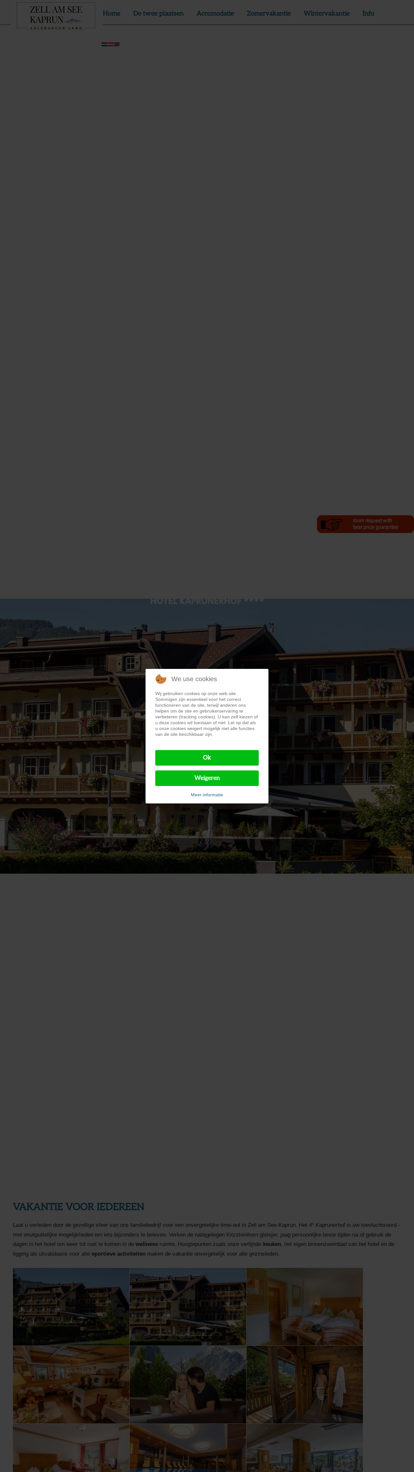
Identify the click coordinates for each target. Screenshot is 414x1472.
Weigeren (207, 778)
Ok (207, 757)
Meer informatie (207, 794)
